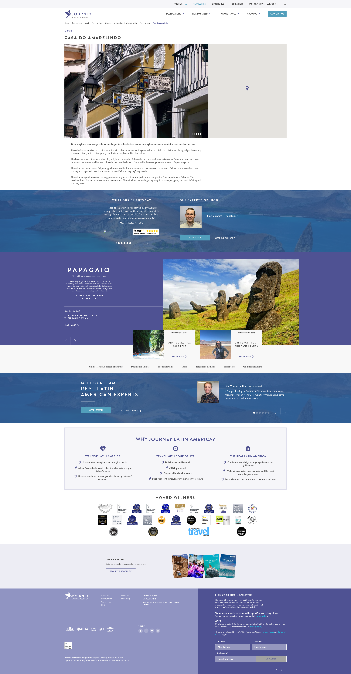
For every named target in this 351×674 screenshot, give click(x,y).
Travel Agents (150, 595)
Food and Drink (165, 366)
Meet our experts (224, 238)
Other (184, 366)
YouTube (152, 631)
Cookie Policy (125, 598)
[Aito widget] (110, 231)
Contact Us (277, 13)
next (203, 134)
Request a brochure (120, 571)
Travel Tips (229, 366)
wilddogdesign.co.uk (281, 670)
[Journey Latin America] (77, 14)
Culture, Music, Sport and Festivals (106, 366)
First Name (221, 641)
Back (69, 31)
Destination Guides (140, 366)
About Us (252, 13)
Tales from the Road (205, 366)
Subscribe (271, 658)
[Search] (285, 4)
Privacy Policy (106, 598)
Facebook (140, 631)
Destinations (173, 13)
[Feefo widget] (146, 232)
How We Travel (228, 13)
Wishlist (179, 3)
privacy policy (261, 616)
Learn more (70, 325)
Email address (222, 653)
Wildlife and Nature (252, 366)
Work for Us (106, 602)
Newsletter (199, 4)
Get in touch (195, 237)
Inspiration (236, 3)
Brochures (218, 3)
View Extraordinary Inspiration (90, 297)
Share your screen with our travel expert (161, 603)
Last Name (258, 641)
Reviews (104, 605)
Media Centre (149, 599)
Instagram (158, 631)
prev (192, 134)
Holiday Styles (200, 13)
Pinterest (146, 631)
